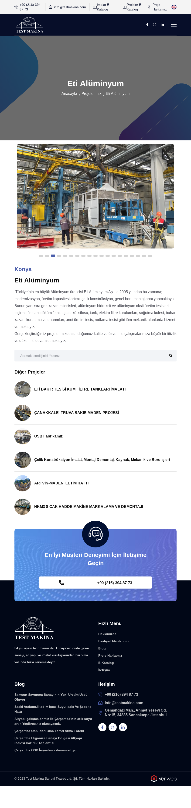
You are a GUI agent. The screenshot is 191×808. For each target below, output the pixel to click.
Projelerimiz (91, 94)
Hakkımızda (107, 634)
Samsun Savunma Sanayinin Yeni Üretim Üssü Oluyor (51, 697)
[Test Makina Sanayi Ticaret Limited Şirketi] (29, 25)
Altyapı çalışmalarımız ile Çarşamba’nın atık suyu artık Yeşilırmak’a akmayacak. (53, 721)
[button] (41, 256)
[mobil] (174, 24)
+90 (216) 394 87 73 (30, 7)
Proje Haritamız (160, 7)
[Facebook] (147, 24)
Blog (102, 648)
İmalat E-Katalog (103, 7)
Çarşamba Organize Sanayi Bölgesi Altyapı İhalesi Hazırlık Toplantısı (48, 740)
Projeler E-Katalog (134, 7)
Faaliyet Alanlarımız (113, 641)
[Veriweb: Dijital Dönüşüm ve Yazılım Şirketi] (164, 778)
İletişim (104, 670)
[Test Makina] (34, 628)
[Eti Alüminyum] (95, 196)
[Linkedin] (162, 24)
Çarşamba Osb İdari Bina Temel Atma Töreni (49, 731)
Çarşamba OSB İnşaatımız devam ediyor (46, 750)
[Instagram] (154, 24)
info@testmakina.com (70, 7)
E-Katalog (106, 663)
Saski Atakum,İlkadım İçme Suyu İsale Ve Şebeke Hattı (52, 709)
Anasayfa (69, 94)
